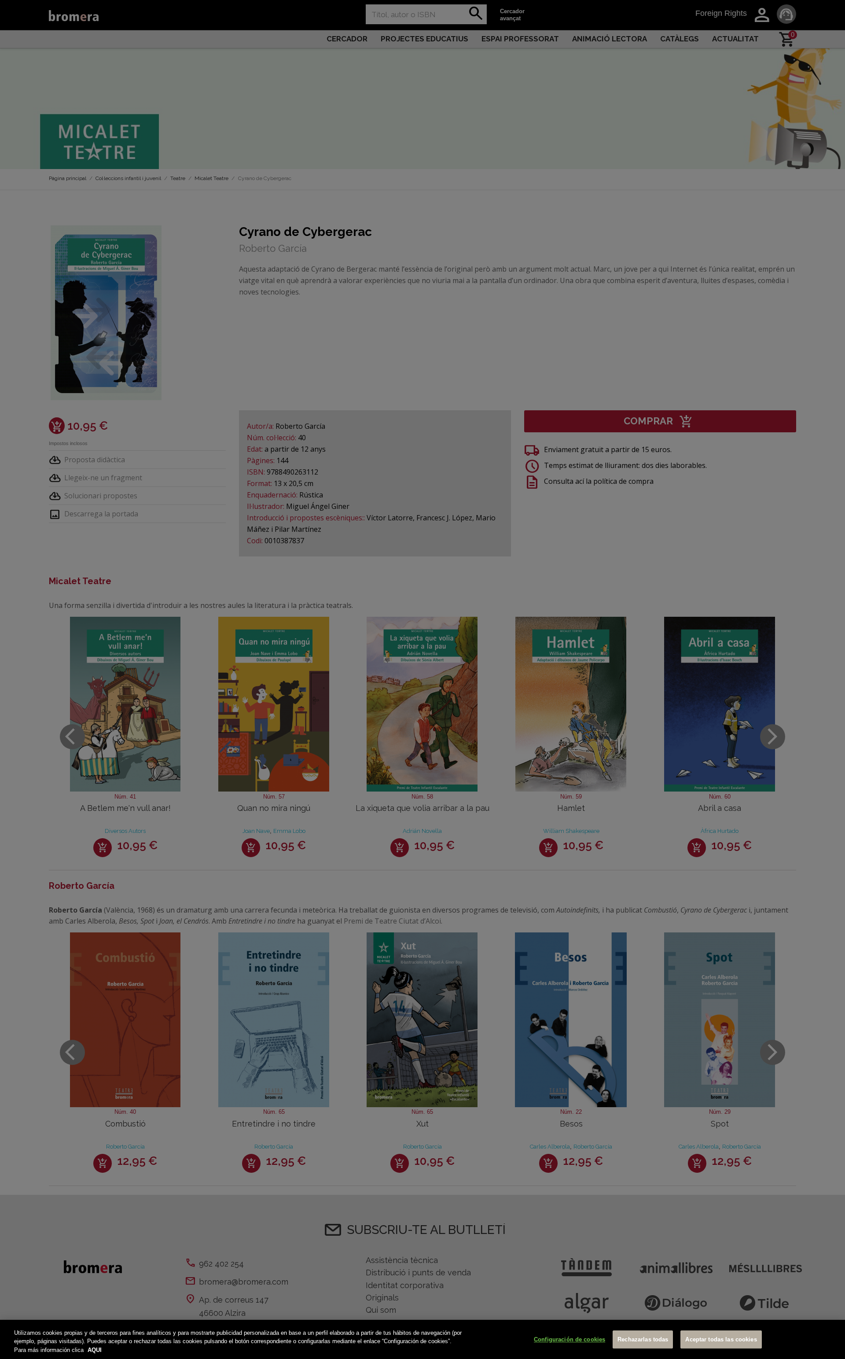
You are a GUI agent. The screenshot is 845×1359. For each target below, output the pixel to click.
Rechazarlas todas (642, 1339)
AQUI (95, 1350)
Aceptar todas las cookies (721, 1339)
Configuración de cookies (569, 1339)
